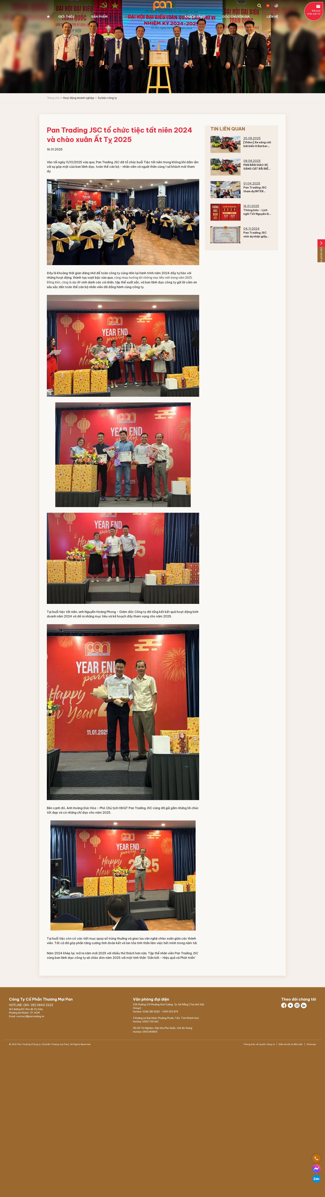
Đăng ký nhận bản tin (313, 9)
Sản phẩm (99, 16)
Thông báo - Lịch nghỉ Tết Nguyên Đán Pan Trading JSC (257, 213)
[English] (276, 6)
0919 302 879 (170, 1011)
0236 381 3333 (151, 1011)
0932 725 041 (150, 1021)
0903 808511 (149, 1031)
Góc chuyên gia (236, 16)
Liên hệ (272, 16)
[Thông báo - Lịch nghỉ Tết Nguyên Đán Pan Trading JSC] (225, 212)
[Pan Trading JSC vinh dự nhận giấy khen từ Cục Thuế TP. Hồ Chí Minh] (225, 234)
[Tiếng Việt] (268, 6)
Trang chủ (48, 16)
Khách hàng (195, 16)
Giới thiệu (66, 16)
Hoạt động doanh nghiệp (146, 16)
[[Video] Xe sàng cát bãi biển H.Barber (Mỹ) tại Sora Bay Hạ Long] (225, 144)
